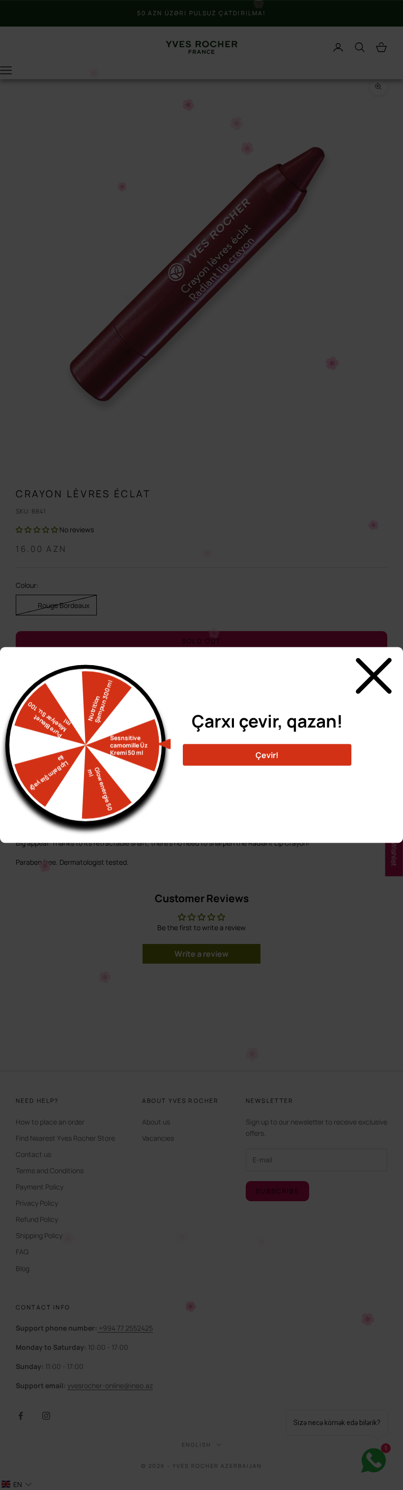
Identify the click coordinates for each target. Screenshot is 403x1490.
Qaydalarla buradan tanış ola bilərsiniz (267, 778)
